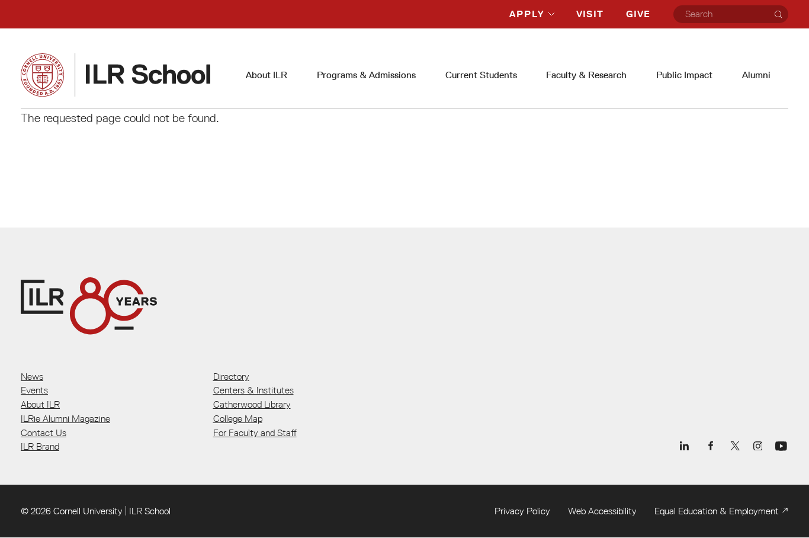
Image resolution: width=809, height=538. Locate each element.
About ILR (266, 75)
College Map (237, 418)
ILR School (150, 510)
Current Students (481, 75)
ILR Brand (40, 446)
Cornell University (88, 510)
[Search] (778, 14)
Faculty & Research (586, 75)
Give (638, 14)
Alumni (756, 75)
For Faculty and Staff (255, 432)
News (32, 376)
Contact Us (43, 432)
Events (34, 389)
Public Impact (684, 75)
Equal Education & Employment (716, 510)
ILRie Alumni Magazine (65, 418)
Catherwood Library (252, 404)
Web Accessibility (602, 510)
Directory (231, 376)
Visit (589, 14)
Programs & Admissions (366, 75)
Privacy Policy (522, 510)
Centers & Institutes (253, 389)
